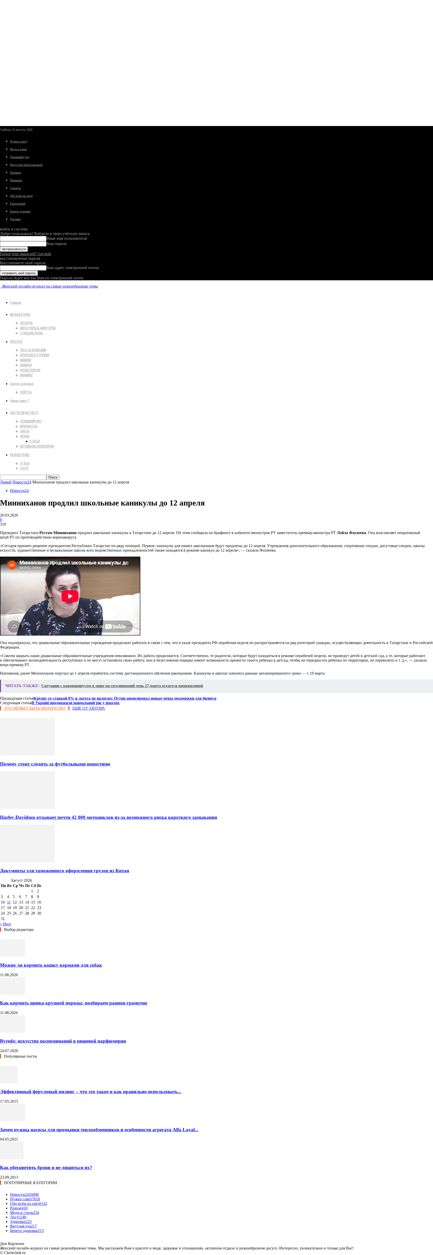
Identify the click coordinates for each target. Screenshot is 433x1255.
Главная (15, 302)
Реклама (15, 219)
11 (9, 902)
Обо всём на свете (21, 196)
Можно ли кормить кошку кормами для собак (51, 965)
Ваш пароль (56, 243)
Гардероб (26, 322)
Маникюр (16, 180)
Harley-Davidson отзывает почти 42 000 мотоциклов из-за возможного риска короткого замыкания (108, 817)
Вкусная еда (28, 426)
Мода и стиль (18, 149)
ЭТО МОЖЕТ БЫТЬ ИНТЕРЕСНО (34, 708)
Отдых (25, 463)
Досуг (24, 468)
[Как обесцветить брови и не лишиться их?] (12, 1158)
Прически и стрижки (34, 354)
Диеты (24, 431)
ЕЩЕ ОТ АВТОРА (88, 708)
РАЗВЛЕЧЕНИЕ (20, 454)
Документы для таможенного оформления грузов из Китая (64, 870)
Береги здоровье (20, 211)
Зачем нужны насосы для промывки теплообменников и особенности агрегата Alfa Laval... (99, 1129)
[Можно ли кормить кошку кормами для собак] (12, 955)
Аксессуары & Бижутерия (38, 327)
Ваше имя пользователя (66, 238)
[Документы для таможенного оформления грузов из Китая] (27, 861)
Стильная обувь (31, 332)
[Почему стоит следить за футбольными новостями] (27, 754)
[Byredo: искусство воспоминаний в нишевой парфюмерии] (12, 1031)
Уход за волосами (33, 349)
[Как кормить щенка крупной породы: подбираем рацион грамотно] (12, 993)
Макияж (25, 359)
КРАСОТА (16, 341)
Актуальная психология (37, 446)
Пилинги (15, 172)
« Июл (5, 924)
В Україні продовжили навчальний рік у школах (76, 703)
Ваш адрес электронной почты (72, 268)
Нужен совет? (18, 141)
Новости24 (22, 482)
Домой (6, 482)
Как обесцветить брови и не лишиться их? (46, 1167)
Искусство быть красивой (26, 165)
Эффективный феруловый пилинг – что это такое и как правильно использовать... (90, 1091)
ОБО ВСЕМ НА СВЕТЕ (24, 412)
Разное (25, 436)
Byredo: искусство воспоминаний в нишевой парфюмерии (63, 1041)
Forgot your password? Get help (25, 254)
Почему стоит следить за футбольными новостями (55, 764)
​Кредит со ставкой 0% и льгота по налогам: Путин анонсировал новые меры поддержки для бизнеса (125, 698)
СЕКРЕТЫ (26, 392)
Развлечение (18, 203)
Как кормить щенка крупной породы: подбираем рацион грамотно (73, 1003)
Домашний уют (19, 157)
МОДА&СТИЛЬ (20, 314)
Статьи (35, 441)
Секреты (15, 188)
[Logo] (0, 286)
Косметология (30, 369)
